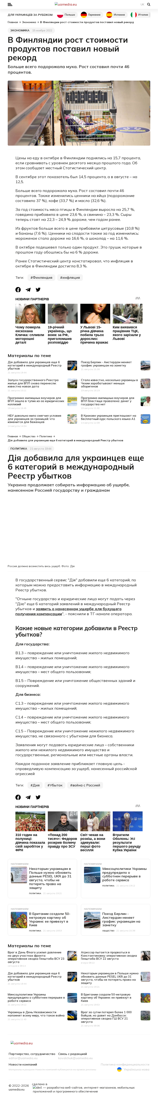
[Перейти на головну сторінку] (79, 4)
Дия (36, 785)
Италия (143, 14)
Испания (119, 14)
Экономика (19, 30)
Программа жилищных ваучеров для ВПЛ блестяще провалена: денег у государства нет (107, 401)
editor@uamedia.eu (23, 1058)
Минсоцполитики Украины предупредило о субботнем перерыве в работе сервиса (124, 874)
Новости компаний (23, 1064)
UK (142, 4)
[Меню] (10, 4)
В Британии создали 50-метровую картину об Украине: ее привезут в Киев (49, 919)
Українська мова (136, 1069)
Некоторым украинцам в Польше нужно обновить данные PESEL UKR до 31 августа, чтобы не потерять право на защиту (50, 878)
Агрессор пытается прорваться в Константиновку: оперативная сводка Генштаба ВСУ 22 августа (109, 955)
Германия (94, 14)
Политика (18, 448)
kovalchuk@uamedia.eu (75, 1058)
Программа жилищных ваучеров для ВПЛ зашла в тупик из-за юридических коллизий (36, 401)
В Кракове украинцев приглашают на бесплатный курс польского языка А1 (108, 417)
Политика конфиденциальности (125, 1064)
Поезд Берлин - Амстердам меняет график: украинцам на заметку (106, 363)
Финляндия (42, 277)
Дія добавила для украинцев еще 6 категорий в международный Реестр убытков (34, 365)
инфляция (71, 277)
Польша (70, 14)
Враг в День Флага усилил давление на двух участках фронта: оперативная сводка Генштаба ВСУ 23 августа (36, 957)
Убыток (56, 785)
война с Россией (86, 785)
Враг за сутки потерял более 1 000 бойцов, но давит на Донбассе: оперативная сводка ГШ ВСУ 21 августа (106, 1017)
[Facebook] (18, 290)
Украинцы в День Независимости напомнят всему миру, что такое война (36, 1013)
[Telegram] (28, 289)
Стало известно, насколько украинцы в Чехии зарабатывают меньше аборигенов (109, 383)
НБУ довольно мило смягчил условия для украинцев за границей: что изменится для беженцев (34, 419)
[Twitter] (38, 289)
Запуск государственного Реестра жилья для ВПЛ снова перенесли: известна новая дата (33, 383)
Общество (108, 931)
